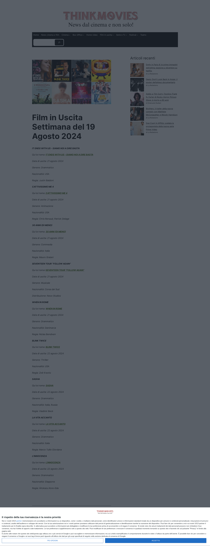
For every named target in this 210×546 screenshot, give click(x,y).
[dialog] (105, 527)
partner (19, 521)
